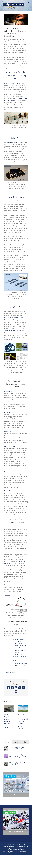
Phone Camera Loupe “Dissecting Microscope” (21, 641)
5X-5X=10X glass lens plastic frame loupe (14, 318)
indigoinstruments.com (13, 846)
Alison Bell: (7, 412)
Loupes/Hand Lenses (16, 307)
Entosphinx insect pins (11, 83)
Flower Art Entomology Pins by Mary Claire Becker (21, 663)
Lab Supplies (23, 670)
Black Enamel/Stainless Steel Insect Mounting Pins (16, 75)
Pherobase (11, 557)
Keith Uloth (7, 391)
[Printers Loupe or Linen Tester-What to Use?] (6, 747)
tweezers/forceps (19, 142)
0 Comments (15, 672)
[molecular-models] (16, 811)
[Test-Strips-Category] (16, 774)
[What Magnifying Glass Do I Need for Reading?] (9, 706)
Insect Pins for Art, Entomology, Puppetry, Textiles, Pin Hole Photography (20, 650)
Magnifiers (6, 672)
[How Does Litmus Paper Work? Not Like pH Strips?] (6, 755)
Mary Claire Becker (10, 446)
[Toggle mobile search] (28, 4)
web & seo (26, 846)
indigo (7, 670)
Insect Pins (18, 670)
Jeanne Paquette (9, 491)
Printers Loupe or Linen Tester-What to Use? (16, 748)
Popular (7, 742)
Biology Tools (16, 138)
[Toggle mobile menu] (28, 2)
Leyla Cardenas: (9, 431)
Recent (16, 742)
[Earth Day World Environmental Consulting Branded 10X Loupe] (23, 706)
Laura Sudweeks (9, 472)
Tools (10, 672)
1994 (9, 53)
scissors (9, 142)
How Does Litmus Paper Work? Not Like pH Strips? (17, 756)
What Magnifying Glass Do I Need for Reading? (8, 719)
